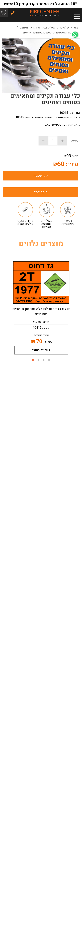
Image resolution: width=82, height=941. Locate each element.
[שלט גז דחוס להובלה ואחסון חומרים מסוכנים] (41, 282)
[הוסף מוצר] (62, 140)
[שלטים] (44, 12)
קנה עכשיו (40, 175)
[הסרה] (43, 140)
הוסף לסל (40, 192)
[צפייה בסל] (3, 12)
